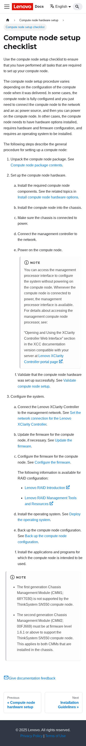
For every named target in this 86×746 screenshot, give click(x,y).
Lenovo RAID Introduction (45, 488)
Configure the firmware (52, 462)
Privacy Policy (31, 736)
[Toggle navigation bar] (7, 6)
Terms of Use (55, 736)
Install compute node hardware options (48, 197)
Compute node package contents (36, 165)
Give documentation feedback (32, 678)
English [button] (61, 6)
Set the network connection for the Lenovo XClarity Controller (49, 418)
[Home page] (8, 20)
